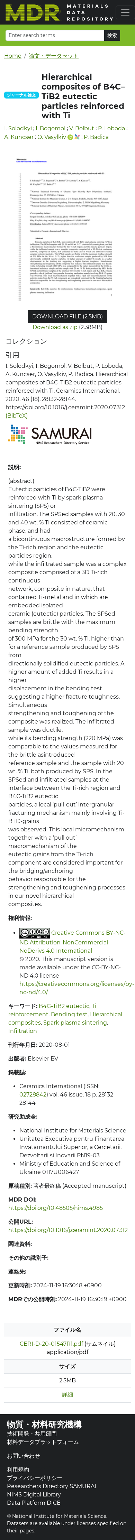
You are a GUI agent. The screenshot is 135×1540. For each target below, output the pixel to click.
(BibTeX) (17, 415)
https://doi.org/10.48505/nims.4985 (55, 1208)
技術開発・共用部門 (32, 1433)
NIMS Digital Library (34, 1494)
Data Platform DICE (34, 1503)
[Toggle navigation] (125, 12)
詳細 (67, 1394)
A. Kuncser (19, 137)
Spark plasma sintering (75, 1022)
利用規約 (18, 1469)
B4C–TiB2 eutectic (64, 1006)
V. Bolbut (81, 128)
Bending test (69, 1014)
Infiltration (22, 1031)
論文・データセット (54, 56)
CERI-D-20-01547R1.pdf (51, 1344)
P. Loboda (111, 128)
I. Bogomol (50, 128)
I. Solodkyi (18, 128)
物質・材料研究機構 (44, 1424)
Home (12, 56)
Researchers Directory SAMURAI (51, 1486)
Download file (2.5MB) (67, 316)
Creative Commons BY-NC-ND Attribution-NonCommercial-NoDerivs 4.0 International (72, 942)
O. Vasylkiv (51, 137)
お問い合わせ (23, 1456)
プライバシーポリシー (34, 1478)
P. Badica (96, 137)
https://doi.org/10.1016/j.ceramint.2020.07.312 (68, 1230)
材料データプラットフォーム (43, 1442)
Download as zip (55, 327)
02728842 (32, 1094)
